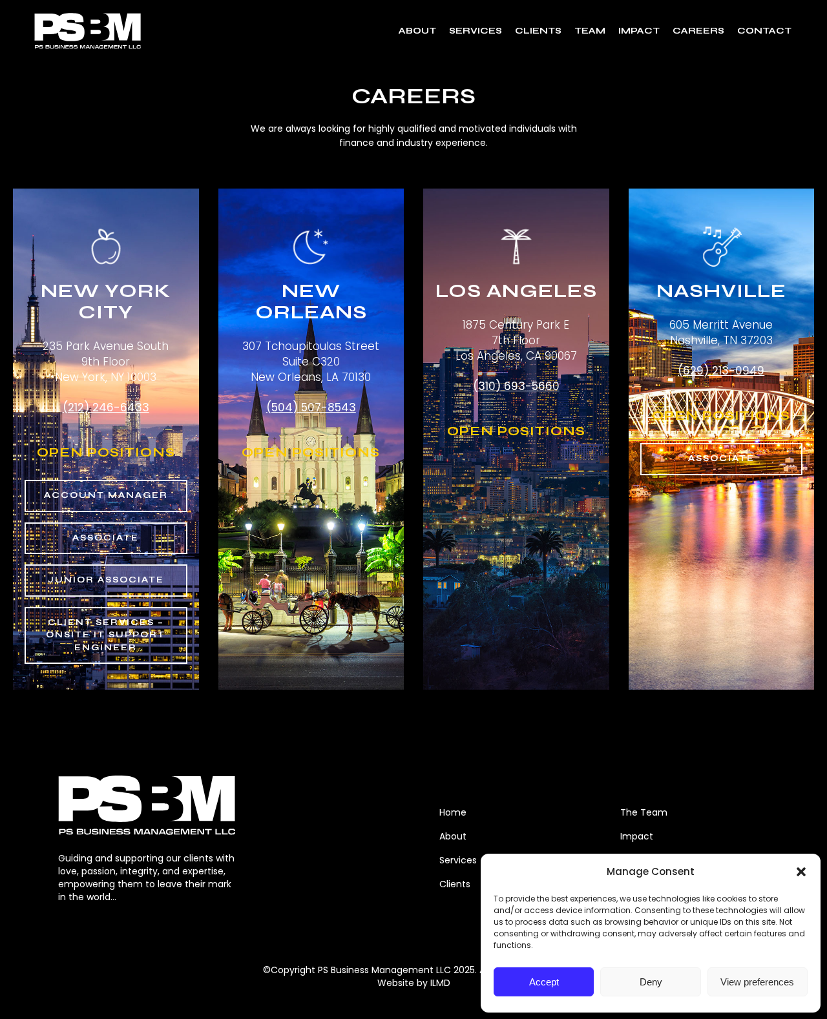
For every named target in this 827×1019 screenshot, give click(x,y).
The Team (643, 812)
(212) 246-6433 (106, 407)
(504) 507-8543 (311, 407)
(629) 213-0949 (721, 370)
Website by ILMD (413, 982)
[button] (801, 871)
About (452, 836)
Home (452, 812)
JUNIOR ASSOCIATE (106, 580)
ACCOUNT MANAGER (106, 495)
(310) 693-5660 (516, 386)
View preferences (757, 981)
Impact (636, 836)
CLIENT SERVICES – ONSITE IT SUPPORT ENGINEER (105, 635)
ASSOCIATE (105, 538)
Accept (544, 981)
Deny (651, 981)
